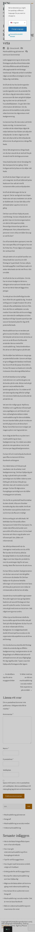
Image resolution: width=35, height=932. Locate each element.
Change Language (17, 29)
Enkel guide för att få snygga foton (17, 871)
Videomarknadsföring (12, 828)
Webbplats (7, 770)
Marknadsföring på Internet (13, 51)
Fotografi (7, 819)
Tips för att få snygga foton (14, 860)
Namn (6, 748)
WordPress (5, 926)
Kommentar (8, 714)
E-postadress (8, 759)
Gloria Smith (14, 48)
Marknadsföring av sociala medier (17, 823)
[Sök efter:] (17, 806)
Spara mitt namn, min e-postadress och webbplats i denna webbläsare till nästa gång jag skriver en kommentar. (17, 786)
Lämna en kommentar (11, 55)
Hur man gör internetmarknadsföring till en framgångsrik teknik (15, 852)
